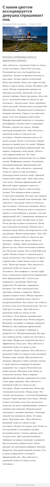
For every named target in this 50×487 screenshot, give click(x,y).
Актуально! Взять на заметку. (15, 24)
